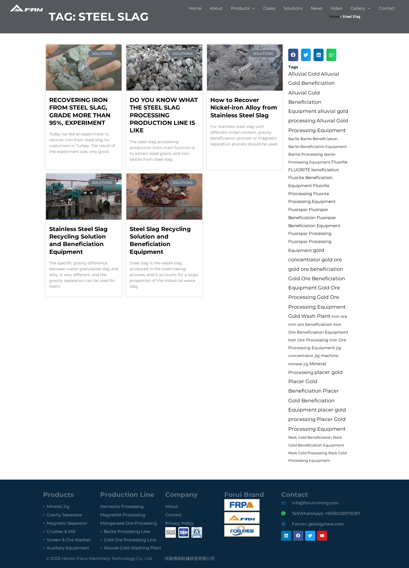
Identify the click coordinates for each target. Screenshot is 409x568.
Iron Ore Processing (308, 340)
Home (195, 8)
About (216, 8)
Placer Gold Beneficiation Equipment (313, 400)
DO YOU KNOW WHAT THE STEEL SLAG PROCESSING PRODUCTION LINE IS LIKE (164, 115)
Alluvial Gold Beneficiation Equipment (304, 102)
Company (181, 494)
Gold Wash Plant (309, 316)
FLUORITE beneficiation (313, 169)
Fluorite (339, 162)
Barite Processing (305, 154)
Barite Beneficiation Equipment (317, 146)
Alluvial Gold (304, 74)
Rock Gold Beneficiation (310, 437)
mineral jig (298, 364)
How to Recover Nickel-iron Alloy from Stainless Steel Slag (243, 107)
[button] (293, 55)
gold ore (331, 259)
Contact (387, 8)
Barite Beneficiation (318, 139)
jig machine (327, 355)
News (316, 8)
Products (240, 8)
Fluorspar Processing (309, 233)
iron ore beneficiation (310, 324)
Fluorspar (298, 209)
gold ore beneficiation (315, 269)
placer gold (328, 372)
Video (336, 8)
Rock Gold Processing (307, 453)
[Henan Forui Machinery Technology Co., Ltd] (26, 8)
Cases (269, 8)
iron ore (339, 316)
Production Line (127, 494)
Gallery (358, 8)
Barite (293, 139)
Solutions (293, 8)
